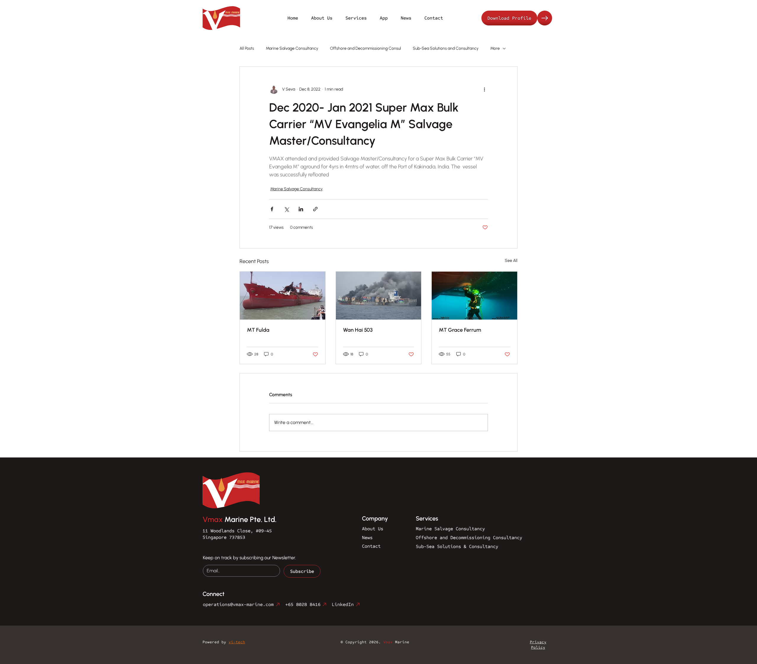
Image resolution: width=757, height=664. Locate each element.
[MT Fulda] (282, 296)
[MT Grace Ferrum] (474, 296)
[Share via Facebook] (272, 209)
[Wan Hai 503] (378, 296)
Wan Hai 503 (358, 330)
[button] (356, 18)
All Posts (247, 48)
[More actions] (484, 89)
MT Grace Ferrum (460, 330)
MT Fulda (258, 330)
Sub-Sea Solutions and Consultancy (445, 48)
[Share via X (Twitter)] (286, 209)
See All (511, 260)
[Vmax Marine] (517, 18)
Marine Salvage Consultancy (292, 48)
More (495, 48)
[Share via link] (315, 209)
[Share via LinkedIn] (301, 209)
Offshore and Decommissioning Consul (365, 48)
